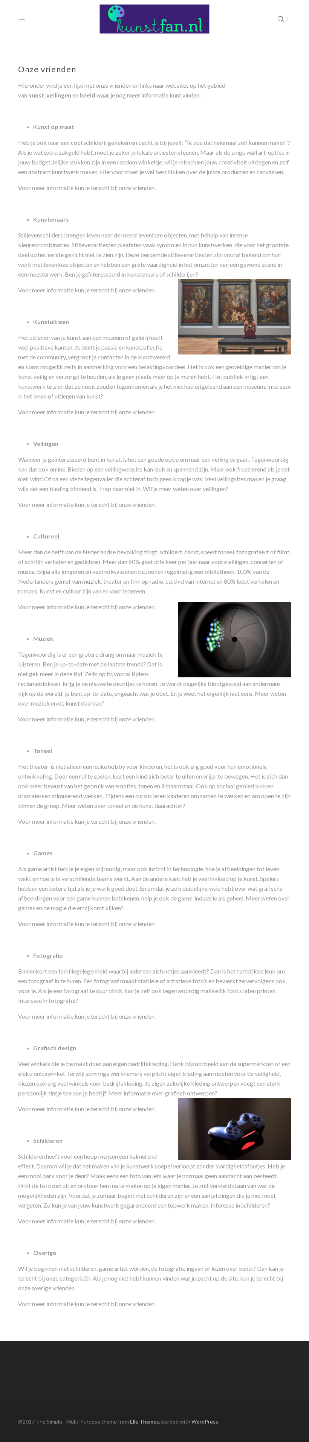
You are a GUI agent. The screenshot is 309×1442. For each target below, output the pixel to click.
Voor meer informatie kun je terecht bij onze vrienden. (87, 187)
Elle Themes (144, 1421)
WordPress (204, 1421)
